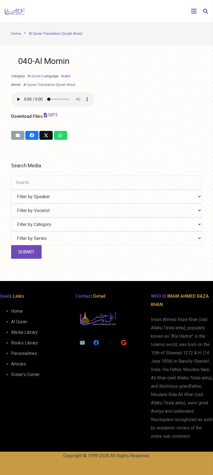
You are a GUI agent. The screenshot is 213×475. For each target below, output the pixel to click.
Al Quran (34, 76)
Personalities (24, 353)
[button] (205, 11)
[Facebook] (96, 343)
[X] (110, 343)
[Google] (124, 343)
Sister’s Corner (25, 374)
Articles (18, 364)
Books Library (24, 342)
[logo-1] (14, 11)
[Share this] (32, 135)
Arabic (66, 76)
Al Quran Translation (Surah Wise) (49, 85)
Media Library (24, 332)
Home (17, 311)
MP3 (53, 115)
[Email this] (17, 135)
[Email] (82, 343)
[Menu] (193, 11)
